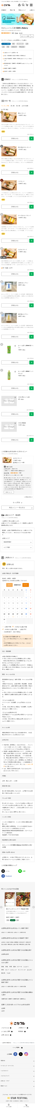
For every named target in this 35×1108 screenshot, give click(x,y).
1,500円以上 (23, 999)
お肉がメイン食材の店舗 (20, 986)
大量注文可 (28, 942)
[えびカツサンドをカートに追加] (31, 274)
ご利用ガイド (22, 1028)
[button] (17, 542)
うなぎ (8, 973)
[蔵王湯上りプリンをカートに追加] (31, 337)
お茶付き (3, 942)
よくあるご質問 (12, 812)
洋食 (6, 966)
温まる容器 (4, 944)
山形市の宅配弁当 (6, 1042)
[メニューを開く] (31, 5)
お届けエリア (6, 538)
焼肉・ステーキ (17, 966)
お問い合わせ (5, 1035)
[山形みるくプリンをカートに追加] (31, 305)
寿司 (2, 970)
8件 (17, 33)
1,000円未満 (4, 999)
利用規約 (21, 1031)
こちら (27, 643)
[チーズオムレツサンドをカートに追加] (31, 241)
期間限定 (16, 942)
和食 (2, 966)
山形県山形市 (5, 954)
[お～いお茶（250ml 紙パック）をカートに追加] (31, 362)
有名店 (8, 942)
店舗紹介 (3, 10)
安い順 (18, 106)
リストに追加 (26, 36)
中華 (10, 966)
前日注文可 (22, 942)
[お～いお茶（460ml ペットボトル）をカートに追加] (31, 388)
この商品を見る (28, 497)
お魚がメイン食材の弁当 (7, 932)
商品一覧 (12, 10)
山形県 (13, 52)
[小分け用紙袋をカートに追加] (31, 440)
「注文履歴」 (13, 702)
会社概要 (7, 1100)
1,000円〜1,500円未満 (13, 999)
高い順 (12, 106)
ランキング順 (5, 106)
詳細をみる (14, 138)
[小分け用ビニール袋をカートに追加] (31, 414)
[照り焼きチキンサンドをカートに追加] (31, 172)
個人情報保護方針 (16, 1100)
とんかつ (25, 966)
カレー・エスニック (11, 970)
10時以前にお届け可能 (12, 944)
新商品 (12, 942)
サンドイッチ (22, 970)
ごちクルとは (5, 1028)
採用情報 (21, 1100)
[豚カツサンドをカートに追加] (31, 138)
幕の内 (3, 973)
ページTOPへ (17, 1047)
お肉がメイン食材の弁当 (20, 932)
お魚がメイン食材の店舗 (7, 986)
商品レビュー (22, 10)
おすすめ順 (25, 106)
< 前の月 (9, 585)
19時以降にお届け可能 (24, 944)
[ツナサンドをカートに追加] (31, 207)
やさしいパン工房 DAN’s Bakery (14, 28)
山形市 (3, 1011)
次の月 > (26, 585)
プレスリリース (25, 1100)
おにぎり (29, 970)
